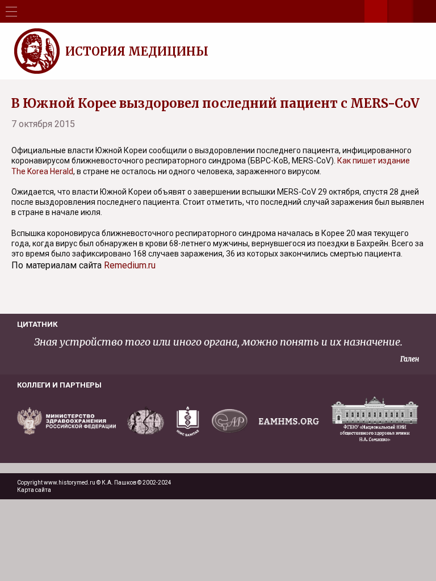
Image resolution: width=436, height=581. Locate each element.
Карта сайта (34, 490)
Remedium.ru (130, 265)
